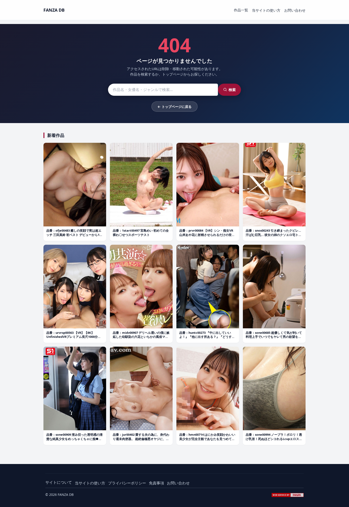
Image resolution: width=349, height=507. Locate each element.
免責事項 (156, 483)
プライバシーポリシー (127, 483)
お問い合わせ (295, 10)
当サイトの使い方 (266, 10)
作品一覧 (241, 10)
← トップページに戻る (174, 106)
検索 (232, 89)
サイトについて (58, 482)
